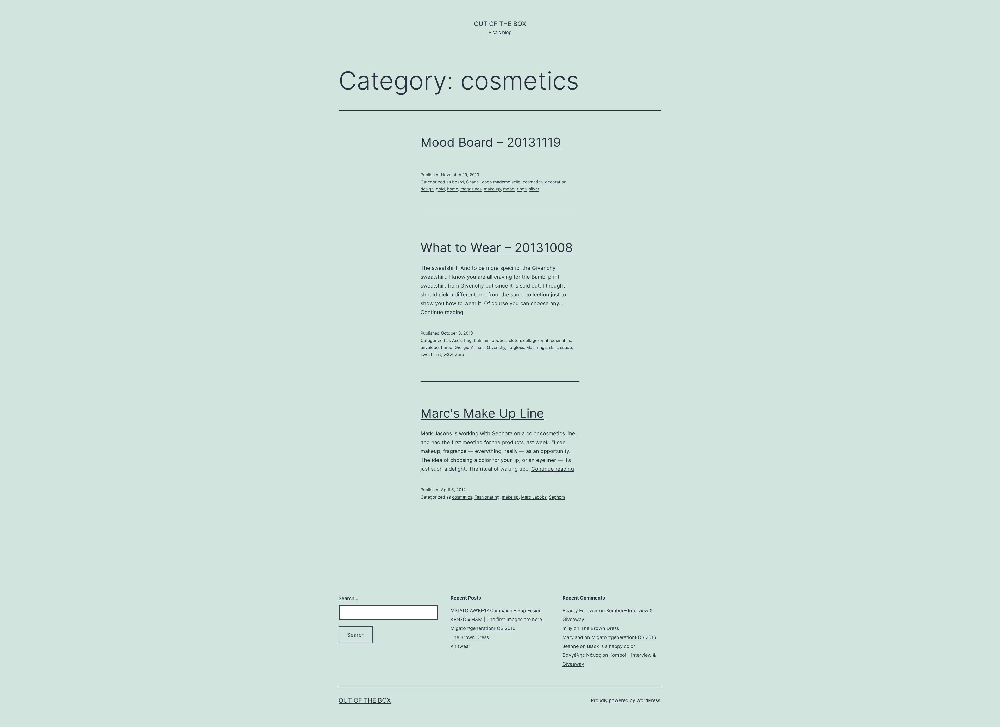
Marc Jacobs (534, 497)
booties (499, 340)
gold (440, 189)
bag (468, 340)
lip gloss (516, 347)
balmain (481, 340)
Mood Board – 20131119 (491, 142)
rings (522, 189)
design (427, 189)
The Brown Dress (470, 637)
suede (566, 347)
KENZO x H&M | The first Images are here (496, 619)
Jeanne (570, 646)
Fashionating (486, 497)
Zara (459, 354)
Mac (530, 347)
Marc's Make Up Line (482, 413)
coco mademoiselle (501, 181)
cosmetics (533, 181)
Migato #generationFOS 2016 (483, 628)
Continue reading (442, 312)
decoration (555, 181)
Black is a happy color (611, 646)
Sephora (557, 497)
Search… (348, 598)
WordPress (648, 700)
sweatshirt (431, 354)
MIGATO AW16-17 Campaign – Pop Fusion (496, 610)
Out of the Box (500, 24)
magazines (471, 189)
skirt (553, 347)
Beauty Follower (580, 610)
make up (492, 189)
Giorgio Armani (470, 347)
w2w (448, 354)
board (458, 181)
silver (534, 189)
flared (446, 347)
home (452, 189)
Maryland (572, 637)
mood (509, 189)
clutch (515, 340)
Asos (457, 340)
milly (567, 628)
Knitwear (460, 646)
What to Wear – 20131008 (497, 247)
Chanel (473, 181)
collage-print (535, 340)
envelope (430, 347)
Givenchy (496, 347)
